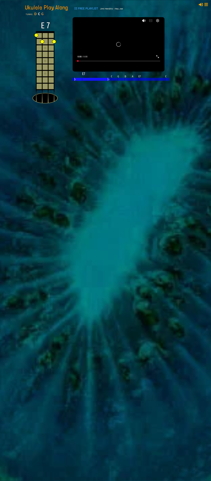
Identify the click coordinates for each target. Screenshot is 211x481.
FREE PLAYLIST (88, 8)
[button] (207, 4)
